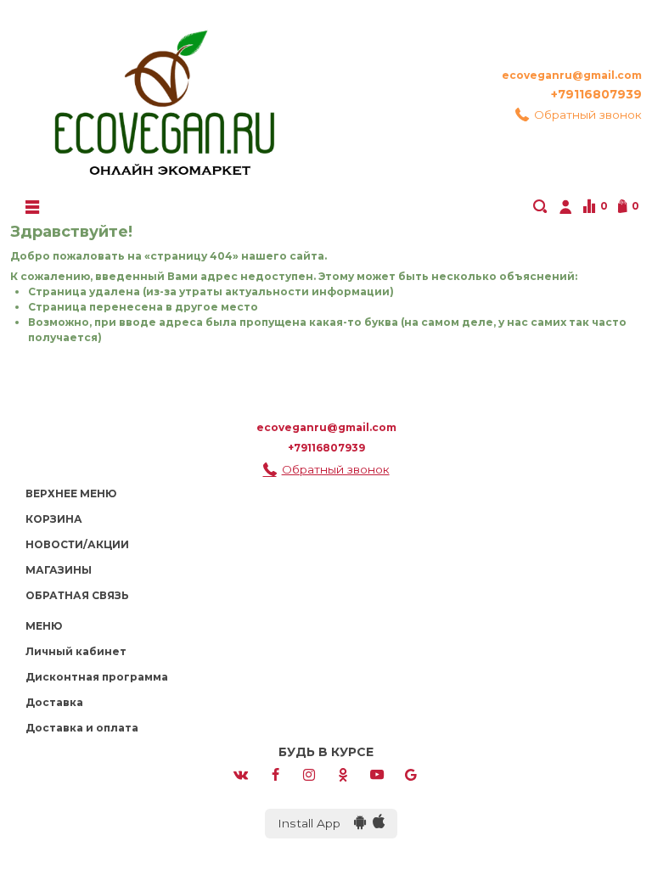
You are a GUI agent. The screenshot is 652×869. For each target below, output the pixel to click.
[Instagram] (309, 773)
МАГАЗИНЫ (58, 569)
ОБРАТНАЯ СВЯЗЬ (77, 595)
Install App (316, 823)
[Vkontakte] (240, 773)
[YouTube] (377, 773)
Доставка (54, 702)
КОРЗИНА (53, 519)
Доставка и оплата (81, 727)
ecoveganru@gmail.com (572, 75)
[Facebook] (275, 773)
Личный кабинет (75, 651)
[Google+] (411, 773)
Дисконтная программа (96, 676)
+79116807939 (596, 94)
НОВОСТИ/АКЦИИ (77, 544)
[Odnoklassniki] (343, 773)
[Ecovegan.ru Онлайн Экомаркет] (163, 95)
